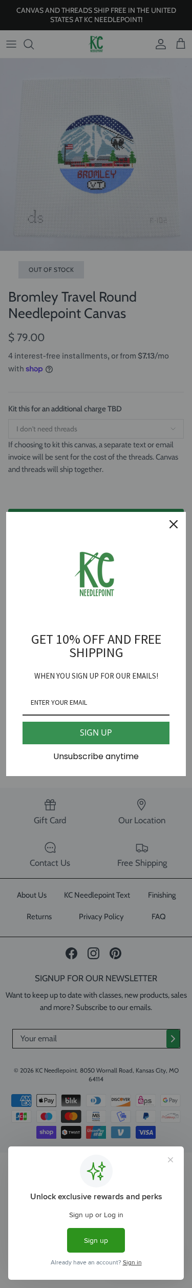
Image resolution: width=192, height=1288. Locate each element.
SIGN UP (96, 732)
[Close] (173, 524)
